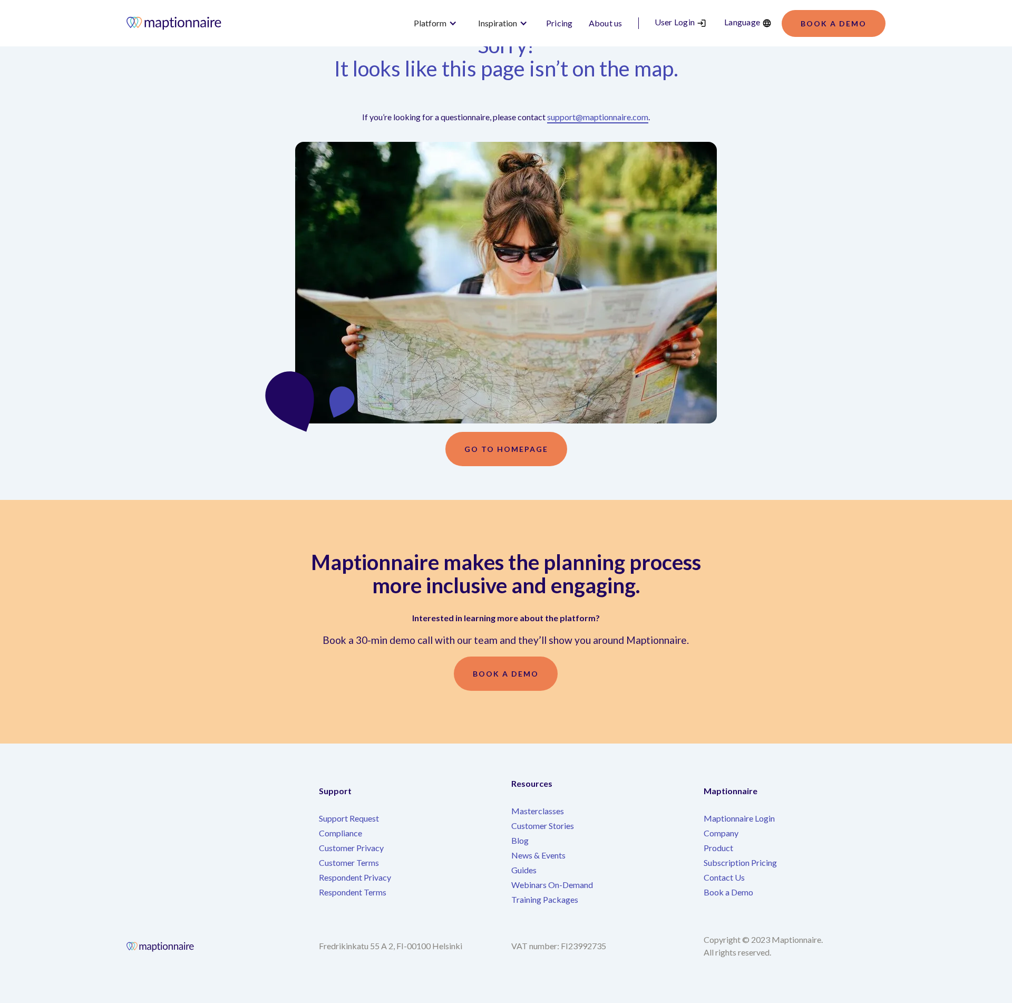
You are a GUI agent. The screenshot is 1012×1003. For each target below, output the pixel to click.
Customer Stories (542, 826)
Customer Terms (349, 862)
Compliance (340, 833)
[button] (435, 23)
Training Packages (544, 899)
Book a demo (834, 23)
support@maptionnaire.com (597, 117)
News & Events (538, 855)
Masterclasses (537, 811)
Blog (520, 840)
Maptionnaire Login (739, 818)
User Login (675, 22)
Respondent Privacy (355, 877)
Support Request (349, 818)
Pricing (559, 23)
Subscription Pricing (740, 862)
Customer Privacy (351, 848)
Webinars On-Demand (552, 885)
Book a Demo (728, 892)
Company (721, 833)
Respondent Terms (352, 892)
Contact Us (724, 877)
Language (742, 22)
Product (718, 848)
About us (605, 23)
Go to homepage (506, 449)
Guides (524, 870)
